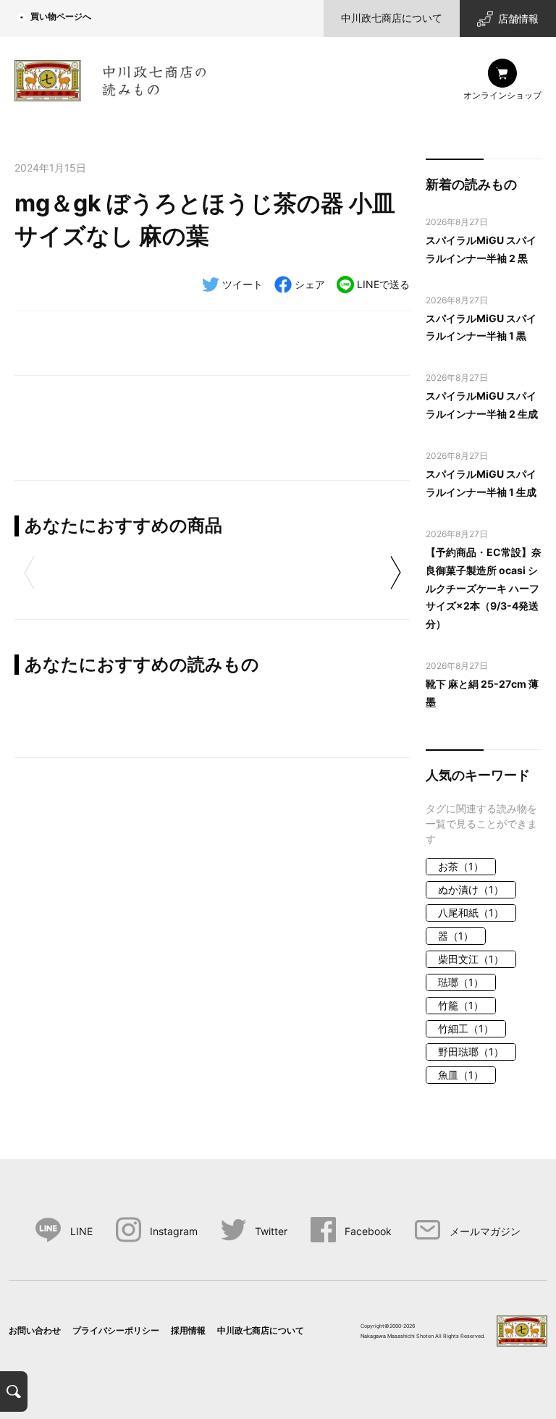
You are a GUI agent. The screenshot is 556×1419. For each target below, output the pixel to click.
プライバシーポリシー (115, 1330)
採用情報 (188, 1330)
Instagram (174, 1231)
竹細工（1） (466, 1028)
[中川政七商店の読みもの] (110, 78)
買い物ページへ (60, 16)
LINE (81, 1231)
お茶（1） (461, 866)
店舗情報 (518, 18)
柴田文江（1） (471, 959)
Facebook (368, 1231)
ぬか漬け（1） (471, 889)
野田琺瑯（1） (471, 1051)
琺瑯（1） (461, 982)
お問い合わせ (35, 1330)
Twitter (271, 1231)
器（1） (455, 936)
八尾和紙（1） (471, 912)
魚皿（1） (461, 1075)
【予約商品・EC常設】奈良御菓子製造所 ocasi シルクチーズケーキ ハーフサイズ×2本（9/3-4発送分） (484, 588)
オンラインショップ (502, 95)
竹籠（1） (461, 1005)
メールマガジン (485, 1231)
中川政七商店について (391, 18)
